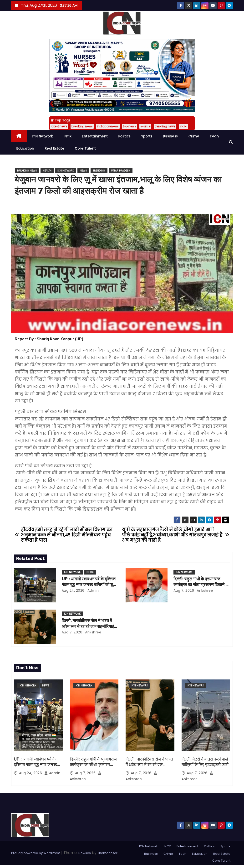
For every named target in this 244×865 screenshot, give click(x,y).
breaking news (82, 126)
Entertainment (95, 136)
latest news (59, 126)
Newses (84, 853)
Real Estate (55, 148)
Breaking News (27, 170)
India (183, 126)
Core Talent (85, 148)
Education (25, 148)
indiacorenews (108, 126)
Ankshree (204, 590)
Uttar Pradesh (120, 170)
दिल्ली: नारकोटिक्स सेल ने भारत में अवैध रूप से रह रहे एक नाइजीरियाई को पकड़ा (88, 626)
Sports (146, 136)
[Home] (19, 136)
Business (170, 136)
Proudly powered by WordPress (36, 853)
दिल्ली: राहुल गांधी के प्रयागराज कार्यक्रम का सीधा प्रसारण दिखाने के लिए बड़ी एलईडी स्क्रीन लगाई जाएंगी (201, 584)
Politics (124, 136)
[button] (231, 142)
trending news (165, 126)
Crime (193, 136)
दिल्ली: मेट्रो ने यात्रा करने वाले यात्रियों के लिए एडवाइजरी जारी (205, 761)
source (145, 126)
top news (129, 126)
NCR (67, 136)
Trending (99, 170)
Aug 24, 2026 (73, 590)
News (83, 170)
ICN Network (42, 136)
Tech (214, 136)
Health (47, 170)
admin (92, 590)
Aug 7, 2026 (183, 590)
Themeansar (107, 853)
